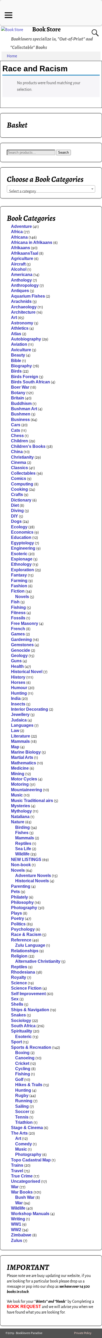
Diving (17, 510)
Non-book (21, 865)
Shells (17, 1004)
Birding (22, 827)
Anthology (21, 280)
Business (20, 419)
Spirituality (21, 1031)
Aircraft (18, 264)
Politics (18, 924)
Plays (16, 913)
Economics (22, 532)
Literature (20, 736)
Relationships (24, 951)
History (18, 677)
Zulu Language (30, 945)
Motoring (20, 784)
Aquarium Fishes (28, 296)
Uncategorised (25, 1181)
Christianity (22, 457)
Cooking (19, 489)
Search (63, 152)
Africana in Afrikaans (31, 242)
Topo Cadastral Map (31, 1160)
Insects (18, 704)
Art (14, 317)
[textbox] (51, 191)
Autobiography (26, 339)
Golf (19, 1079)
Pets (15, 891)
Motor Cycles (24, 779)
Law (15, 730)
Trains (17, 1165)
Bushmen (20, 414)
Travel (17, 1171)
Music (17, 795)
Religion (19, 956)
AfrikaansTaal (24, 253)
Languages (22, 725)
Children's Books (28, 446)
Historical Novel (26, 671)
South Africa (23, 1026)
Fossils (18, 618)
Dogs (16, 521)
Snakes (18, 1015)
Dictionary (21, 500)
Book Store (46, 29)
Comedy (23, 1144)
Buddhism (21, 403)
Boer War (20, 387)
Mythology (21, 811)
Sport (16, 1042)
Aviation (19, 344)
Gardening (21, 639)
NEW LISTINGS (26, 859)
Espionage (21, 559)
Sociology (21, 1020)
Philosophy (22, 902)
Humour (19, 687)
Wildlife (22, 854)
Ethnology (21, 564)
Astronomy (22, 323)
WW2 (16, 1229)
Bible (16, 360)
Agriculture (22, 258)
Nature (17, 822)
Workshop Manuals (30, 1213)
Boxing (22, 1052)
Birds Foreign (24, 376)
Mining (17, 773)
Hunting (19, 693)
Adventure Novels (33, 875)
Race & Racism (26, 934)
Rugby (22, 1095)
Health (17, 666)
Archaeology (24, 307)
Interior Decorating (29, 709)
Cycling (22, 1068)
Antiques (20, 290)
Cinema (18, 462)
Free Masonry (24, 623)
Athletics (20, 328)
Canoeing (25, 1058)
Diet (15, 505)
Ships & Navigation (30, 1010)
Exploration (22, 570)
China (17, 451)
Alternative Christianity (37, 961)
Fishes (22, 832)
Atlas (16, 334)
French (18, 629)
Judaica (19, 720)
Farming (19, 580)
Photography (24, 907)
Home (12, 56)
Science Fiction (26, 988)
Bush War (25, 1197)
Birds (16, 371)
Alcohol (18, 269)
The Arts (19, 1133)
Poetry (17, 918)
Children (19, 441)
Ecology (19, 527)
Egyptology (22, 543)
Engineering (23, 548)
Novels (22, 596)
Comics (18, 478)
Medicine (20, 768)
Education (21, 537)
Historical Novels (32, 881)
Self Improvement (28, 993)
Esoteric (19, 554)
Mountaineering (26, 790)
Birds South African (30, 382)
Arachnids (21, 301)
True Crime (22, 1176)
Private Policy (83, 1333)
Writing (18, 1219)
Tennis (22, 1117)
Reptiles (23, 843)
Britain (17, 398)
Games (18, 634)
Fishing (18, 607)
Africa (17, 231)
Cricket (22, 1063)
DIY (14, 516)
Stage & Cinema (27, 1127)
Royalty (18, 977)
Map (15, 747)
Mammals (20, 741)
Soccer (22, 1111)
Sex (15, 999)
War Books (22, 1192)
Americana (21, 274)
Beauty (18, 355)
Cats (15, 430)
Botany (18, 392)
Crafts (17, 494)
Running (23, 1101)
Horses (18, 682)
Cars (15, 425)
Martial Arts (22, 757)
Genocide (20, 650)
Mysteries (20, 806)
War (15, 1187)
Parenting (20, 886)
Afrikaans (20, 247)
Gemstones (22, 645)
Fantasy (19, 575)
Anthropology (25, 285)
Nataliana (20, 816)
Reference (21, 940)
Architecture (23, 312)
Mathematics (23, 763)
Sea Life (23, 848)
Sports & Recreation (31, 1047)
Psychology (23, 929)
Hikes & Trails (28, 1085)
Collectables (23, 473)
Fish (15, 602)
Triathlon (24, 1122)
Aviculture (21, 350)
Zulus (16, 1240)
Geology (19, 655)
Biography (21, 366)
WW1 (16, 1224)
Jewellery (20, 714)
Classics (19, 467)
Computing (22, 484)
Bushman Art (24, 409)
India (16, 698)
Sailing (22, 1106)
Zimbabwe (21, 1235)
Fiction (18, 591)
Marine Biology (26, 752)
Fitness (18, 612)
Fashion (19, 586)
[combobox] (51, 189)
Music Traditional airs (32, 800)
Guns (16, 661)
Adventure (21, 226)
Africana (19, 237)
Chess (17, 435)
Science (19, 983)
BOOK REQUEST (24, 1306)
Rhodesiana (23, 972)
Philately (19, 897)
